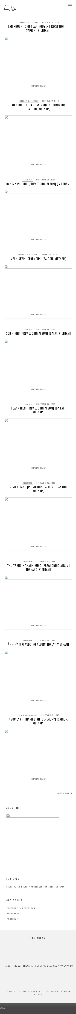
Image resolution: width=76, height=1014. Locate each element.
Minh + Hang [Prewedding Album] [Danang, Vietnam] (39, 489)
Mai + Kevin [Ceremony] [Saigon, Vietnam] (38, 259)
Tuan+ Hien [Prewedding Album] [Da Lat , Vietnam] (38, 410)
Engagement (28, 180)
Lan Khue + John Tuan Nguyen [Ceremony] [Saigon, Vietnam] (38, 107)
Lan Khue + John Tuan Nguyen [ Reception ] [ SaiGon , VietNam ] (38, 28)
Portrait (12, 919)
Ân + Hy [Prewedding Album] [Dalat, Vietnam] (38, 644)
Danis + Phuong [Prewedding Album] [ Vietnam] (38, 184)
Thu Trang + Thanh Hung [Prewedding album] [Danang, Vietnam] (38, 568)
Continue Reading (39, 86)
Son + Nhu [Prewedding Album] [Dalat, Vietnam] (38, 333)
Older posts (64, 793)
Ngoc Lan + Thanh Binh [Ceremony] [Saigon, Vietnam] (38, 721)
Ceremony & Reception (28, 22)
